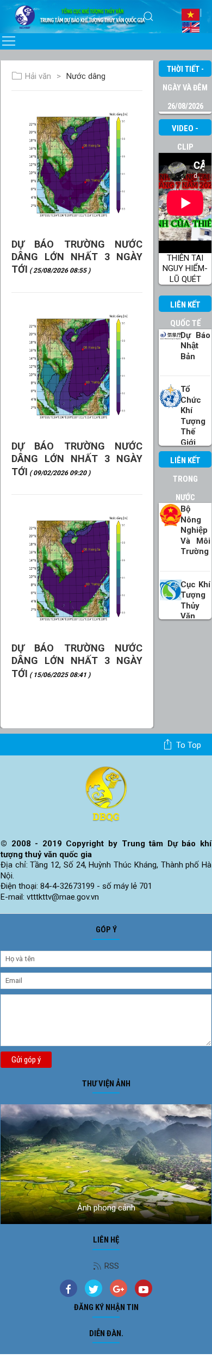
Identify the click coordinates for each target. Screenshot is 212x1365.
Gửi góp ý (26, 1060)
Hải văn (38, 76)
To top (188, 745)
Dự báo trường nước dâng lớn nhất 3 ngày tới (76, 256)
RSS (111, 1266)
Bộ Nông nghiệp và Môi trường (195, 530)
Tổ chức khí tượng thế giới (192, 415)
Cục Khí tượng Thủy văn (195, 601)
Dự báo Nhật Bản (195, 345)
